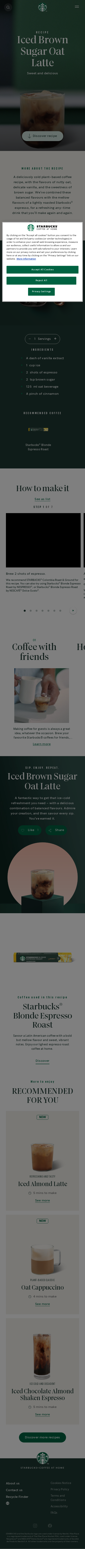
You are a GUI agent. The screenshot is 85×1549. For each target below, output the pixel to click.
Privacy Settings (41, 292)
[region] (42, 262)
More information (26, 259)
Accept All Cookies (42, 270)
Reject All (41, 281)
